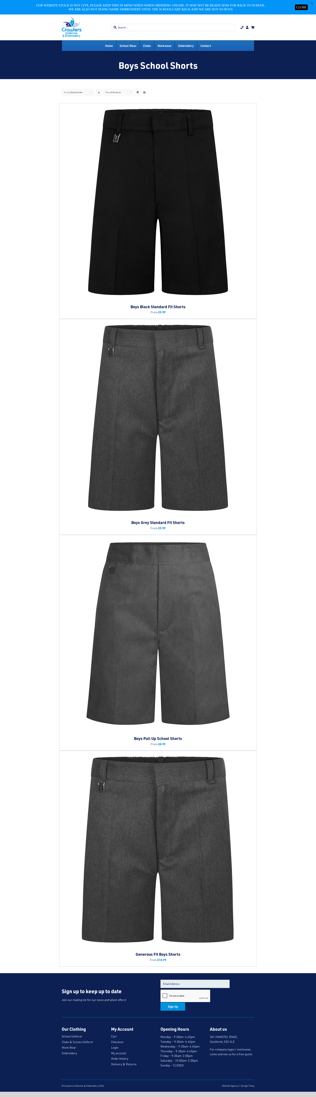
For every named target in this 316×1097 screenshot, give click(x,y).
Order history (119, 1058)
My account (118, 1053)
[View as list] (144, 92)
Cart (114, 1036)
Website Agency (230, 1085)
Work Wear (69, 1047)
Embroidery (69, 1053)
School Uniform (72, 1036)
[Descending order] (99, 92)
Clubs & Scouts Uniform (77, 1042)
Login (114, 1047)
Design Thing (247, 1085)
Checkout (117, 1042)
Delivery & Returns (123, 1064)
